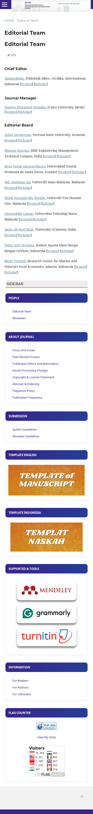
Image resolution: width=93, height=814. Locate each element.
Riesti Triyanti (15, 261)
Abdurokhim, (15, 78)
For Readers (20, 681)
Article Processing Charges (30, 370)
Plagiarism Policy (23, 391)
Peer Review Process (26, 357)
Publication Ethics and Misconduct (35, 364)
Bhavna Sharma (17, 150)
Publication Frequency (27, 397)
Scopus (26, 84)
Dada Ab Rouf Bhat (19, 229)
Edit (11, 55)
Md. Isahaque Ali (17, 182)
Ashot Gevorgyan (18, 135)
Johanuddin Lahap (19, 213)
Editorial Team (21, 311)
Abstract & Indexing (25, 384)
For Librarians (21, 694)
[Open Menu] (4, 4)
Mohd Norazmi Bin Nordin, (26, 198)
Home (9, 20)
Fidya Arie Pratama (19, 245)
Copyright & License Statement (33, 377)
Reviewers (19, 318)
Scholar (41, 84)
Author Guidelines (24, 429)
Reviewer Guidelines (25, 436)
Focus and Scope (23, 350)
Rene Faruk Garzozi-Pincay (25, 166)
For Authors (20, 687)
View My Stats (46, 737)
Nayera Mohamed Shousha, (26, 107)
